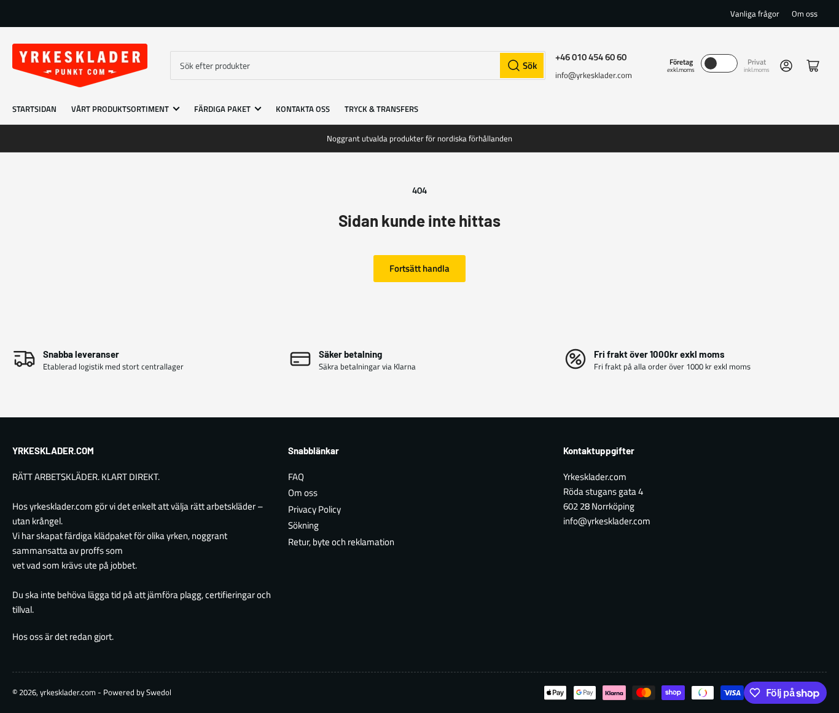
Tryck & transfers (381, 109)
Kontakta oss (303, 109)
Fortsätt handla (419, 268)
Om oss (805, 13)
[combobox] (357, 65)
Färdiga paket (222, 109)
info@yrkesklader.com (593, 75)
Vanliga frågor (754, 13)
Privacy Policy (314, 509)
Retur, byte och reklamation (341, 542)
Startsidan (34, 109)
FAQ (296, 477)
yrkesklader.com (68, 692)
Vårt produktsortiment (120, 109)
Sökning (303, 525)
